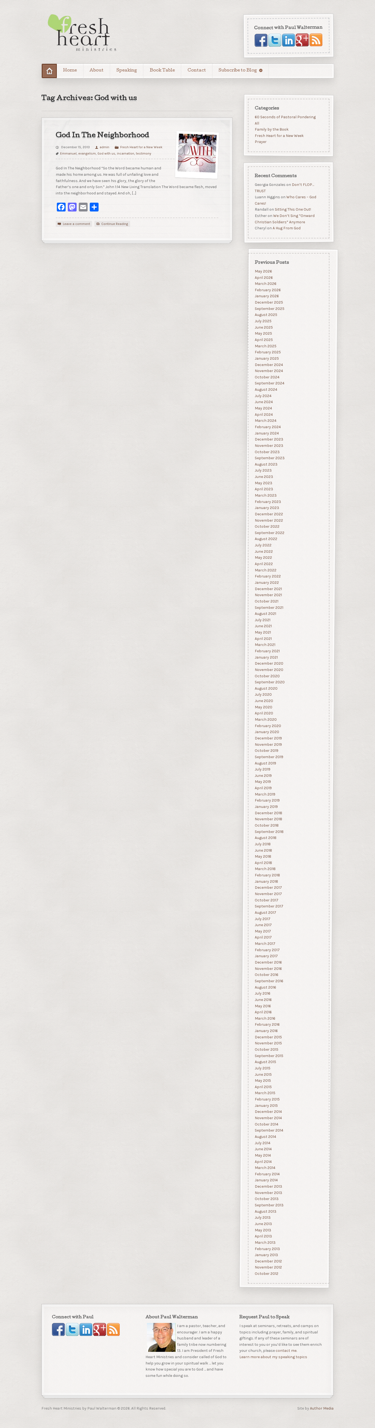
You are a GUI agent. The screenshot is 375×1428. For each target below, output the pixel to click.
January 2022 (266, 582)
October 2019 (266, 750)
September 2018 (268, 831)
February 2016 (266, 1024)
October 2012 (266, 1273)
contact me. (286, 1351)
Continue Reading (114, 224)
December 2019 (268, 738)
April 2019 (263, 788)
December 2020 (268, 663)
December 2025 (268, 302)
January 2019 (266, 806)
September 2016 (268, 980)
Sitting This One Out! (293, 209)
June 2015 (263, 1074)
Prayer (260, 141)
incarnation (125, 153)
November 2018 (268, 819)
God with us (106, 153)
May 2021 (262, 632)
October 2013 (266, 1198)
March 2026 (265, 283)
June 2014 (263, 1149)
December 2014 (268, 1111)
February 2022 (267, 576)
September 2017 (268, 906)
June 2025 (263, 327)
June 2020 (263, 700)
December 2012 (268, 1261)
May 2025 (263, 333)
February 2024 (267, 426)
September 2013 (268, 1205)
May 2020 (263, 707)
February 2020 (267, 725)
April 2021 (263, 638)
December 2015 (268, 1036)
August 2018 (265, 837)
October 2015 (266, 1049)
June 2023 (263, 476)
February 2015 (266, 1099)
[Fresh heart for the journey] (82, 33)
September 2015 (268, 1055)
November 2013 (268, 1192)
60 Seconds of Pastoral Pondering (284, 117)
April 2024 (263, 414)
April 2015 (263, 1086)
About (96, 70)
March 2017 (264, 943)
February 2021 (266, 651)
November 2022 (268, 520)
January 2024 (266, 433)
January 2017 (266, 956)
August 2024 (265, 389)
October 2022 (266, 526)
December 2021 (268, 588)
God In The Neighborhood (102, 136)
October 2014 (266, 1124)
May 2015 (262, 1080)
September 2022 (269, 532)
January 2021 (266, 657)
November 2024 (268, 370)
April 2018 (263, 862)
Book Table (162, 70)
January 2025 (266, 358)
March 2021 (264, 644)
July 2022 (262, 545)
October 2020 (266, 675)
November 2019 (268, 744)
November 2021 (268, 595)
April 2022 (263, 564)
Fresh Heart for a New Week (141, 147)
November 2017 (268, 894)
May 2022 (263, 557)
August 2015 (265, 1062)
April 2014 (263, 1161)
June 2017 (263, 925)
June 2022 (263, 551)
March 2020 (265, 719)
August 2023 (265, 464)
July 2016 (262, 993)
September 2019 (268, 756)
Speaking (126, 70)
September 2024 (269, 383)
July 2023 (263, 470)
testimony (143, 153)
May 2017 (262, 931)
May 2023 (263, 482)
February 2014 (266, 1173)
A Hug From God (286, 228)
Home (70, 70)
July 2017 (262, 918)
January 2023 (266, 507)
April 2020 (263, 713)
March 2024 (265, 420)
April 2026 (263, 277)
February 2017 (266, 949)
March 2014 (264, 1167)
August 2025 (265, 314)
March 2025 (265, 345)
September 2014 (268, 1130)
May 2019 (262, 781)
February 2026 (267, 289)
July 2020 (263, 694)
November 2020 (268, 669)
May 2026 (263, 271)
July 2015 (262, 1068)
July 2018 (262, 843)
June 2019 (263, 775)
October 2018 (266, 825)
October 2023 (266, 451)
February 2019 (266, 800)
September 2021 (268, 607)
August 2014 (265, 1136)
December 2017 (268, 887)
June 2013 (263, 1223)
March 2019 (264, 794)
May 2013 (262, 1230)
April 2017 (263, 937)
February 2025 (267, 352)
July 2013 (262, 1217)
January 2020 (266, 732)
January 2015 (266, 1105)
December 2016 (268, 962)
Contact (197, 70)
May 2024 (263, 408)
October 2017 (266, 900)
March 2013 (264, 1242)
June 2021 (263, 626)
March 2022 (265, 570)
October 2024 (266, 377)
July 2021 (262, 619)
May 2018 (262, 856)
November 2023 (268, 445)
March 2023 (265, 495)
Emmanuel (68, 153)
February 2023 (267, 501)
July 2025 (262, 321)
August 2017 (265, 912)
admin (104, 147)
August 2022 (265, 538)
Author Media (322, 1408)
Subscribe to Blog (238, 70)
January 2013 (266, 1255)
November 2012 (268, 1267)
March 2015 (264, 1093)
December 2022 (268, 513)
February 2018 (267, 875)
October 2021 (266, 601)
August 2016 (265, 987)
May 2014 (262, 1155)
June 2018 (263, 850)
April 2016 (263, 1012)
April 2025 (263, 339)
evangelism (87, 153)
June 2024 (263, 402)
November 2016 (268, 968)
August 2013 (265, 1211)
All (256, 123)
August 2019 (265, 763)
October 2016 (266, 974)
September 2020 (269, 682)
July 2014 (262, 1142)
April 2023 (263, 489)
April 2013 (263, 1236)
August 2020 (265, 688)
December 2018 (268, 812)
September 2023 (269, 458)
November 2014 (268, 1118)
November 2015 (268, 1043)
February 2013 (267, 1248)
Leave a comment (76, 224)
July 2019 (262, 769)
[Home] (49, 71)
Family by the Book (271, 129)
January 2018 (266, 881)
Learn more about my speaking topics (273, 1357)
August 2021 (265, 613)
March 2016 (264, 1018)
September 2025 (269, 308)
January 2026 (266, 296)
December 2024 (268, 364)
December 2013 (268, 1186)
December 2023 (268, 439)
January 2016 (266, 1030)
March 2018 (264, 868)
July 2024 (262, 395)
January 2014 (266, 1180)
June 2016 (263, 999)
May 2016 (262, 1005)
